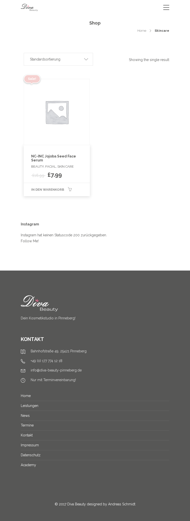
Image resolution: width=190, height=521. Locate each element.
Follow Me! (30, 241)
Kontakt (27, 435)
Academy (28, 465)
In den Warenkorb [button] (47, 189)
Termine (27, 425)
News (25, 416)
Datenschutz (31, 455)
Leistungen (29, 406)
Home (141, 30)
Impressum (30, 445)
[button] (58, 59)
